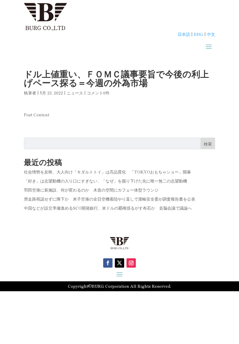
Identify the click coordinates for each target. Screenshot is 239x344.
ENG (198, 34)
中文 (211, 34)
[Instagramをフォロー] (131, 263)
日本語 (184, 34)
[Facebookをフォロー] (108, 263)
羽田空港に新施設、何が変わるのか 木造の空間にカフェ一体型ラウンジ (91, 190)
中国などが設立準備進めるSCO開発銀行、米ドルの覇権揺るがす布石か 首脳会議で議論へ (108, 208)
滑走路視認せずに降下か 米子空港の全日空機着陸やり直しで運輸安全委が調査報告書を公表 (109, 199)
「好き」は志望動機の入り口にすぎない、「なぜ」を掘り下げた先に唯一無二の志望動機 (105, 181)
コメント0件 (98, 93)
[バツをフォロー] (119, 263)
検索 (208, 144)
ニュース (75, 93)
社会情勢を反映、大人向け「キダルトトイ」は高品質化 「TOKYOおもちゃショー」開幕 (107, 172)
